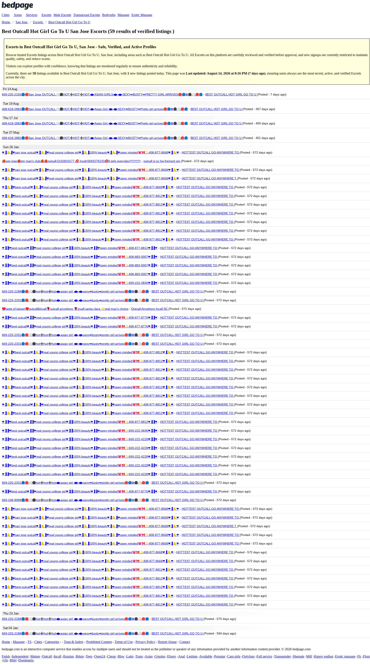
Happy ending (323, 656)
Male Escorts (62, 15)
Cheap (111, 656)
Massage (123, 15)
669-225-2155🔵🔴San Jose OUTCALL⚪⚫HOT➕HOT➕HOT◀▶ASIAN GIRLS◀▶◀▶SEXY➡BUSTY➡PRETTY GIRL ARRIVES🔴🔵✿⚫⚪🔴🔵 (102, 94)
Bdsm (80, 656)
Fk (359, 656)
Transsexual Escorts (86, 15)
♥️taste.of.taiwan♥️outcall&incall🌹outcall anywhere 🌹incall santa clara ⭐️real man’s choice (65, 308)
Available (205, 656)
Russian (68, 656)
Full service (264, 656)
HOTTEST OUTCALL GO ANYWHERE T (209, 178)
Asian (149, 656)
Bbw (121, 656)
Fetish (6, 656)
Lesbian (192, 656)
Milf (309, 656)
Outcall (47, 656)
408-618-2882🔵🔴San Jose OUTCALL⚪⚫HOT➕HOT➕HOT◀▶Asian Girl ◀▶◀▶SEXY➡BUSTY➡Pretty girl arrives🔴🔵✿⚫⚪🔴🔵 (95, 109)
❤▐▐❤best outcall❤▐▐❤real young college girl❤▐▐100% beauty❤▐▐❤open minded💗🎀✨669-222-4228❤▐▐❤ (79, 439)
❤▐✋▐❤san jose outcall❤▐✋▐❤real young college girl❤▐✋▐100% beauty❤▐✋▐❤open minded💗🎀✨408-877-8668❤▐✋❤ (90, 152)
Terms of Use (124, 642)
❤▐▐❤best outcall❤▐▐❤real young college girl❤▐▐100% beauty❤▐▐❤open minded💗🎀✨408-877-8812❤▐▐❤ (79, 248)
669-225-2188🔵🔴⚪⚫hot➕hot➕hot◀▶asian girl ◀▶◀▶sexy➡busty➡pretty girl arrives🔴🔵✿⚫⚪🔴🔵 (75, 291)
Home (6, 642)
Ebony (171, 656)
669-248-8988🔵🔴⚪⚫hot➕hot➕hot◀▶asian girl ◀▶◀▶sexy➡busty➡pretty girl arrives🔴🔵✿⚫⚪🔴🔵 (75, 500)
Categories (52, 642)
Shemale (298, 656)
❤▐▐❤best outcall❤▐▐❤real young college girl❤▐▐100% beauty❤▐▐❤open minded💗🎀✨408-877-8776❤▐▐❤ (79, 317)
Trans (139, 656)
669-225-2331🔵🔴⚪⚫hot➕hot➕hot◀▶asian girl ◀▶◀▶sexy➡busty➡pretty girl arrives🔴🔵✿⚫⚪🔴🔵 (75, 300)
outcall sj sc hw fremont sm (162, 161)
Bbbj (13, 660)
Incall (57, 656)
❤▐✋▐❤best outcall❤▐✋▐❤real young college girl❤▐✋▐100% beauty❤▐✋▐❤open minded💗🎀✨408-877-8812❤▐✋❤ (87, 196)
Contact (184, 642)
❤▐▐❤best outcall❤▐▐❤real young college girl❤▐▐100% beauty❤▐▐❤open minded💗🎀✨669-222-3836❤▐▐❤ (79, 283)
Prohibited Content (99, 642)
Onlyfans (248, 656)
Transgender (282, 656)
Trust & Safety (74, 642)
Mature (35, 656)
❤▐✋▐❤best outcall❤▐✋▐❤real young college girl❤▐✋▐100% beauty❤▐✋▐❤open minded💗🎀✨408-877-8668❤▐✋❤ (87, 187)
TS (29, 642)
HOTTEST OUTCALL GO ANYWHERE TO (211, 152)
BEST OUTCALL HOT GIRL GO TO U (231, 94)
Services (31, 15)
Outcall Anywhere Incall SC (150, 308)
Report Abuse (167, 642)
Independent (20, 656)
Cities (5, 15)
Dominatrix (26, 660)
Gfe (5, 660)
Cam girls (233, 656)
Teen (89, 656)
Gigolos (160, 656)
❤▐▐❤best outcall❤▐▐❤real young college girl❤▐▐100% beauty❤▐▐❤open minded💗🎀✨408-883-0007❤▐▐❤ (79, 256)
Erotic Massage (141, 15)
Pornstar (219, 656)
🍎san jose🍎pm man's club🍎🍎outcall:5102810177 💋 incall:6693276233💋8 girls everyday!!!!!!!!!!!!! (71, 161)
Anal (181, 656)
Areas (18, 15)
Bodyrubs (108, 15)
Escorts (46, 15)
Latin (129, 656)
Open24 (99, 656)
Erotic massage (345, 656)
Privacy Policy (145, 642)
